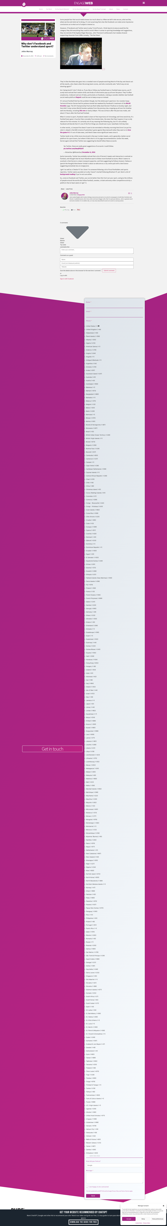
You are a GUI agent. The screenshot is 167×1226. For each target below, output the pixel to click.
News (118, 9)
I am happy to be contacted (99, 1185)
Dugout (78, 97)
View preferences (157, 1219)
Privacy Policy (146, 1223)
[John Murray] (64, 198)
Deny (143, 1219)
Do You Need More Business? (81, 9)
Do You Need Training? (99, 9)
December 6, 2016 (88, 151)
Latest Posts (69, 187)
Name (88, 301)
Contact (125, 9)
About (111, 9)
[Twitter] (131, 192)
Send (93, 1194)
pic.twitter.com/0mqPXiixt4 (73, 147)
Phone (89, 319)
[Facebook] (129, 192)
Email (88, 310)
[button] (163, 1206)
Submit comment (109, 269)
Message (89, 1169)
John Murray (73, 192)
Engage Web (81, 193)
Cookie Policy (139, 1223)
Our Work (49, 9)
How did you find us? (93, 1160)
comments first (64, 245)
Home (41, 9)
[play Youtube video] (103, 69)
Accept (129, 1219)
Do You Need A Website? (62, 9)
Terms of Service (125, 1189)
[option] (114, 325)
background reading (67, 173)
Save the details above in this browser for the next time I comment (80, 269)
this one (82, 111)
